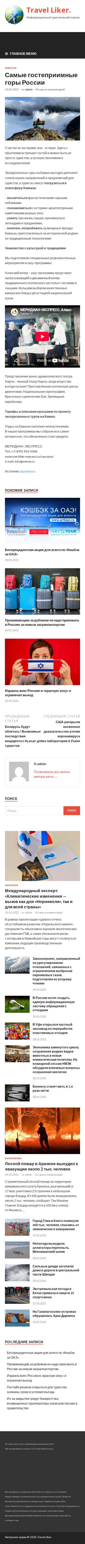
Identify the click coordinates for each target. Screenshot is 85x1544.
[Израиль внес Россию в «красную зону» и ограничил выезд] (42, 686)
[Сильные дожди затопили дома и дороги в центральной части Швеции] (17, 1280)
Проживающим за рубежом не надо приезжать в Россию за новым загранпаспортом (42, 622)
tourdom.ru (27, 471)
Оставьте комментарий (50, 89)
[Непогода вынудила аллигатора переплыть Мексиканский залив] (17, 1257)
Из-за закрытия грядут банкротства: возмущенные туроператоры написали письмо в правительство (42, 1403)
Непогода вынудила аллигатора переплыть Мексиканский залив (51, 1247)
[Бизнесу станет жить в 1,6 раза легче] (17, 1100)
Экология (11, 885)
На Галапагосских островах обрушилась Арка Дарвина (54, 1313)
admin (29, 89)
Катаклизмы (13, 1158)
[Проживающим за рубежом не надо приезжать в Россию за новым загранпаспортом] (42, 615)
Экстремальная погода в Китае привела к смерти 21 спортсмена (53, 1293)
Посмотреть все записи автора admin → (52, 774)
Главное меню (23, 53)
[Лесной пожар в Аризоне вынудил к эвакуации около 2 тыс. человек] (42, 1155)
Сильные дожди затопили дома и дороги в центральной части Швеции (56, 1270)
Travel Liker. (48, 10)
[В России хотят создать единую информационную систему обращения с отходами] (17, 1011)
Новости (10, 68)
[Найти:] (42, 810)
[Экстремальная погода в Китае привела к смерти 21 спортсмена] (17, 1302)
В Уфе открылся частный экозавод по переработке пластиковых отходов (53, 1028)
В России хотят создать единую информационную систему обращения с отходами (54, 1004)
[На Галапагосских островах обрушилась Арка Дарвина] (17, 1325)
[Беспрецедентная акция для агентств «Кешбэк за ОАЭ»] (42, 545)
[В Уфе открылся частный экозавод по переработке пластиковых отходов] (17, 1038)
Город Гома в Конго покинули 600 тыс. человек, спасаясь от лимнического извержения (56, 1225)
